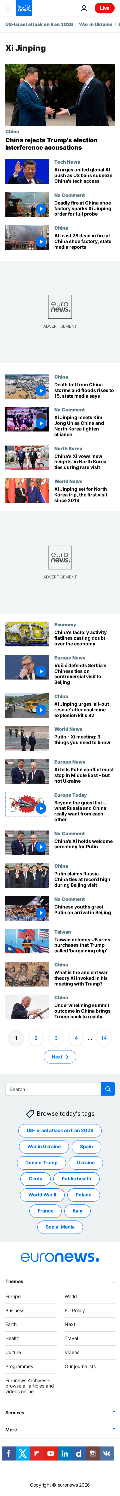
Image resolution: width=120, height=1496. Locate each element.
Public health (76, 1179)
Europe (13, 1296)
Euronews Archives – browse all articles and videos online (29, 1386)
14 (104, 1038)
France (45, 1211)
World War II (42, 1195)
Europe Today (70, 794)
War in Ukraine (96, 24)
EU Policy (75, 1310)
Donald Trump (41, 1163)
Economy (65, 624)
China (12, 131)
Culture (13, 1352)
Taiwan (62, 931)
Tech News (67, 161)
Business (14, 1310)
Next (57, 1056)
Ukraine (86, 1163)
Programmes (19, 1366)
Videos (72, 1352)
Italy (77, 1211)
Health (12, 1338)
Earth (11, 1324)
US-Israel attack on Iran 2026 (39, 24)
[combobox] (60, 1089)
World (71, 1296)
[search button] (108, 1089)
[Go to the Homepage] (24, 8)
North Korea (68, 448)
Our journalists (80, 1366)
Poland (84, 1195)
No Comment (69, 195)
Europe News (69, 657)
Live (104, 8)
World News (68, 481)
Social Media (60, 1227)
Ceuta (35, 1179)
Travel (71, 1338)
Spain (86, 1147)
